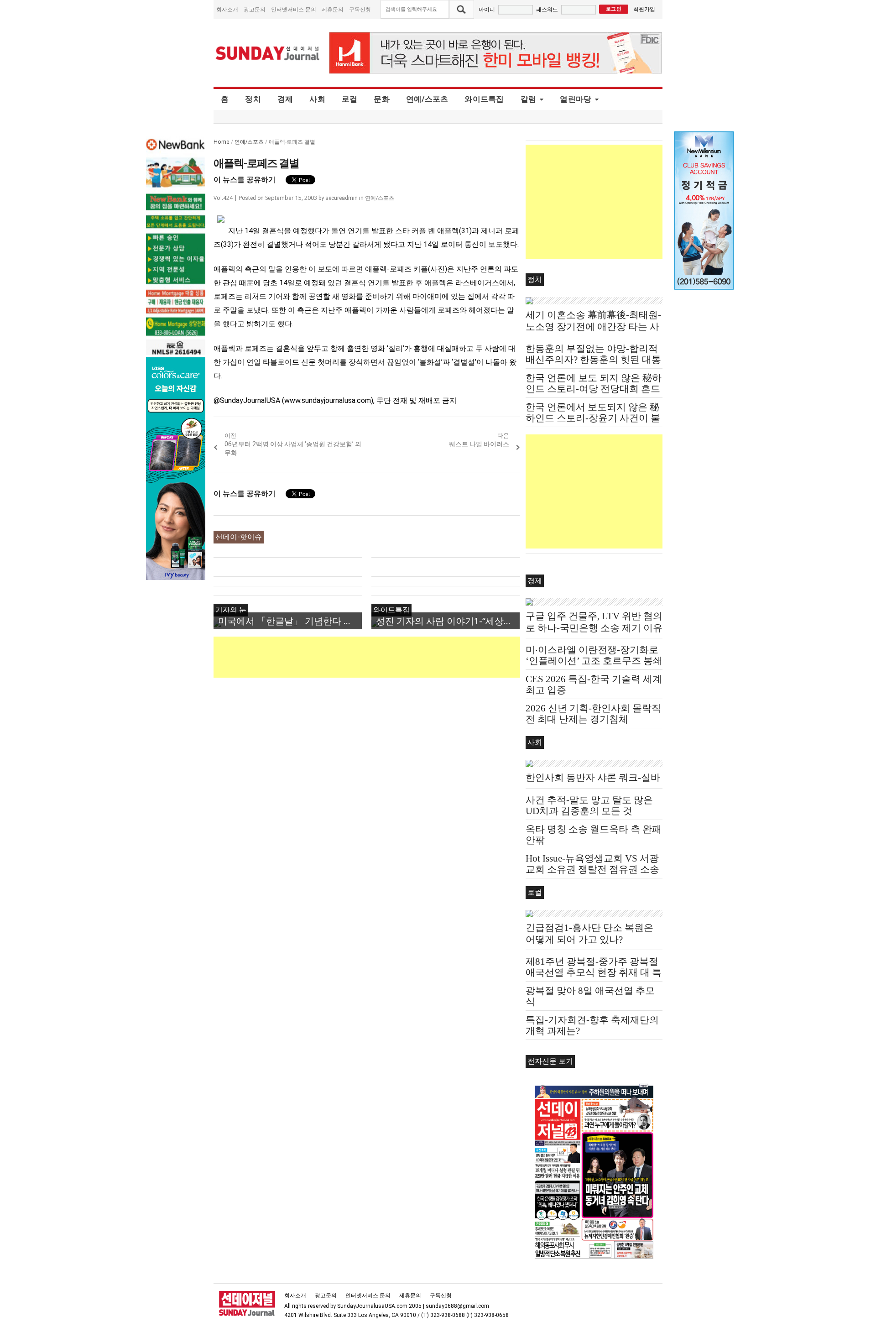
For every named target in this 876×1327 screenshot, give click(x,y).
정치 (253, 99)
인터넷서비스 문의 (293, 9)
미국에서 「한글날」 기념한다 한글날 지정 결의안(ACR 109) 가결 (290, 621)
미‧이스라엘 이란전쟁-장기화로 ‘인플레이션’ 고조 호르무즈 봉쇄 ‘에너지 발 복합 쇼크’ (594, 660)
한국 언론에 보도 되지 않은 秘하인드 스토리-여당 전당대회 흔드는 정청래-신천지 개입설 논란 (594, 388)
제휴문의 (333, 9)
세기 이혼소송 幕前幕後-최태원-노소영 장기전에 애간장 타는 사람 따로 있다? (593, 326)
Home (221, 142)
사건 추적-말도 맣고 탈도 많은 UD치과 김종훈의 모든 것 (589, 805)
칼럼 (529, 99)
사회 (317, 99)
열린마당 (575, 99)
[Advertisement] (380, 657)
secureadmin (341, 198)
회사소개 (227, 9)
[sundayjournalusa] (267, 53)
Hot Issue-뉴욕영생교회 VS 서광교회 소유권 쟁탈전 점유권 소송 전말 (592, 869)
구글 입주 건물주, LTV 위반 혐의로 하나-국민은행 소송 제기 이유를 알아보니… (594, 628)
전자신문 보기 (550, 1061)
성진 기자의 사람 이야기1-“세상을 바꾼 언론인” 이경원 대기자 (448, 621)
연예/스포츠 (427, 99)
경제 (285, 99)
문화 (382, 99)
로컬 (350, 99)
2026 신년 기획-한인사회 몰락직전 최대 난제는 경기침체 (593, 714)
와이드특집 (484, 99)
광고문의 (255, 9)
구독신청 (360, 9)
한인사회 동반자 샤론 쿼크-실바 (593, 777)
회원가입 (644, 9)
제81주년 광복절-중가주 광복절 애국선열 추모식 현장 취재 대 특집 (594, 972)
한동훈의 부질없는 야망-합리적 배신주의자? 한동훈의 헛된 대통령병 (593, 359)
